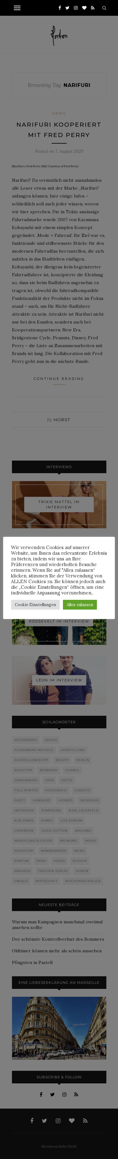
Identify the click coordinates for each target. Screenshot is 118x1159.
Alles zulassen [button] (80, 604)
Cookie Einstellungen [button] (35, 604)
